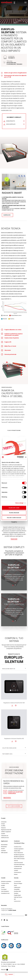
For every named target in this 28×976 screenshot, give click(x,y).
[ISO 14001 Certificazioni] (11, 945)
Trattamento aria (4, 835)
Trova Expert (3, 889)
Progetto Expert (17, 895)
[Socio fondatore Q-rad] (13, 932)
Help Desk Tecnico (18, 897)
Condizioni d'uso (17, 846)
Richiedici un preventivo (6, 881)
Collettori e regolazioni (6, 831)
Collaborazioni (17, 887)
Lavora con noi (17, 901)
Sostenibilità (16, 889)
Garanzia (16, 860)
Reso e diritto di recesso (19, 858)
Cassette (3, 833)
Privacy (9, 966)
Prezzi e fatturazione (18, 852)
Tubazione (3, 827)
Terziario (3, 848)
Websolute (3, 969)
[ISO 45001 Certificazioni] (18, 945)
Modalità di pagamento (19, 854)
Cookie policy (4, 966)
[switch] (24, 487)
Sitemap (13, 966)
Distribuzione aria (5, 837)
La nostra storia (17, 881)
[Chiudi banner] (25, 457)
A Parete (3, 823)
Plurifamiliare (4, 846)
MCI (15, 899)
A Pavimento (3, 821)
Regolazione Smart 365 (6, 829)
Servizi (15, 885)
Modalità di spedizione (19, 856)
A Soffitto (3, 825)
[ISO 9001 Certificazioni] (3, 945)
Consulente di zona (5, 893)
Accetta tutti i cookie (14, 507)
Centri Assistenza (5, 891)
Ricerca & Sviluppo (18, 883)
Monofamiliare (4, 844)
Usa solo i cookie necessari (14, 517)
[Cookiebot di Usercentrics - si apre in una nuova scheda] (18, 457)
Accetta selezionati (14, 512)
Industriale (3, 850)
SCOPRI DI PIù (7, 214)
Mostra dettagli (19, 503)
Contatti (10, 974)
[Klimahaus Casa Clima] (3, 932)
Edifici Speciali (4, 852)
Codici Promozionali (18, 862)
